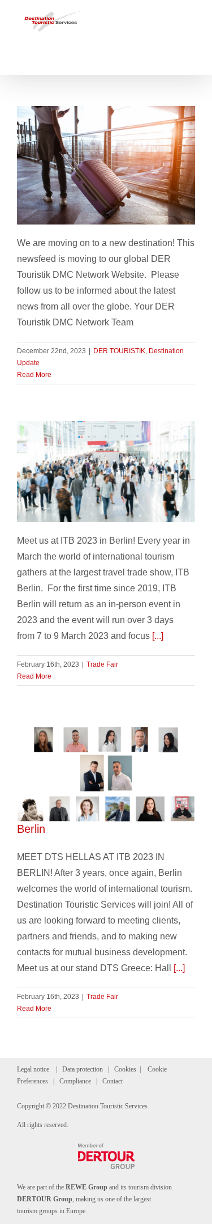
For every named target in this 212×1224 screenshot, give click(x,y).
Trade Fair (102, 664)
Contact (112, 1081)
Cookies (125, 1069)
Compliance (75, 1081)
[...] (157, 636)
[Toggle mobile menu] (190, 17)
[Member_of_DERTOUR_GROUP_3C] (106, 1148)
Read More (34, 375)
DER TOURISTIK (119, 351)
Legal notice (33, 1069)
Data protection (82, 1069)
